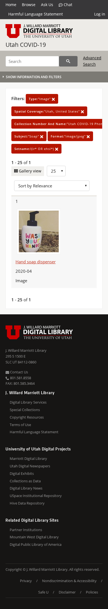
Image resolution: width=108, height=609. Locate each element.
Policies (92, 592)
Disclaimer (67, 592)
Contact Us (18, 372)
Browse (28, 4)
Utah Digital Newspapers (30, 465)
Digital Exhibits (22, 473)
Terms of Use (20, 424)
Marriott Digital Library (28, 458)
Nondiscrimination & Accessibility (69, 580)
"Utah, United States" (47, 111)
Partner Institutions (26, 529)
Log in (99, 14)
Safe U (43, 592)
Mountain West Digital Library (34, 536)
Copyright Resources (27, 417)
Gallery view (29, 171)
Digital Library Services (28, 402)
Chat (67, 4)
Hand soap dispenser (36, 261)
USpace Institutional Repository (36, 495)
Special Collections (25, 409)
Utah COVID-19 (26, 45)
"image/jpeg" (69, 136)
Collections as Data (25, 480)
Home (11, 4)
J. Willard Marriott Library (26, 350)
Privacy (26, 580)
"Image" (40, 99)
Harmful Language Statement (35, 14)
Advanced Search (92, 61)
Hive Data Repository (27, 503)
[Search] (68, 61)
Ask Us (47, 4)
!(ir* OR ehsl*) (34, 149)
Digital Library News (26, 488)
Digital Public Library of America (35, 544)
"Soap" (27, 136)
